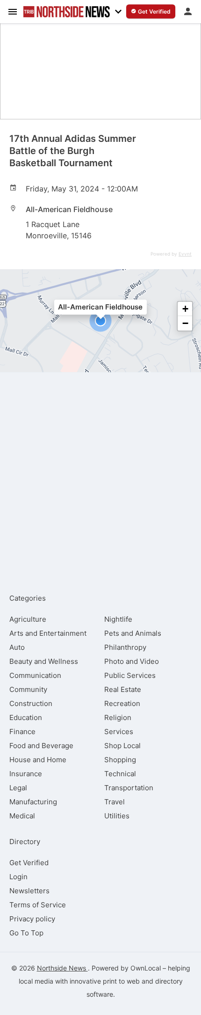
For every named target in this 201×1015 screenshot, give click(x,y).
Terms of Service (37, 904)
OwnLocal (145, 968)
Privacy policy (32, 918)
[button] (100, 321)
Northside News (62, 968)
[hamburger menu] (12, 11)
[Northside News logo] (66, 11)
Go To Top (26, 932)
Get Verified (29, 862)
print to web (121, 981)
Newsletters (29, 890)
